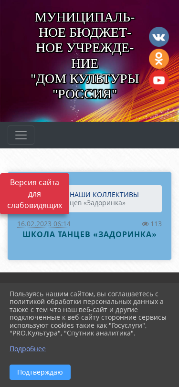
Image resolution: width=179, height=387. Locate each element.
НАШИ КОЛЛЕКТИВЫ (104, 194)
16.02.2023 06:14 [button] (44, 223)
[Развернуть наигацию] (21, 135)
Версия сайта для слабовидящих (34, 193)
